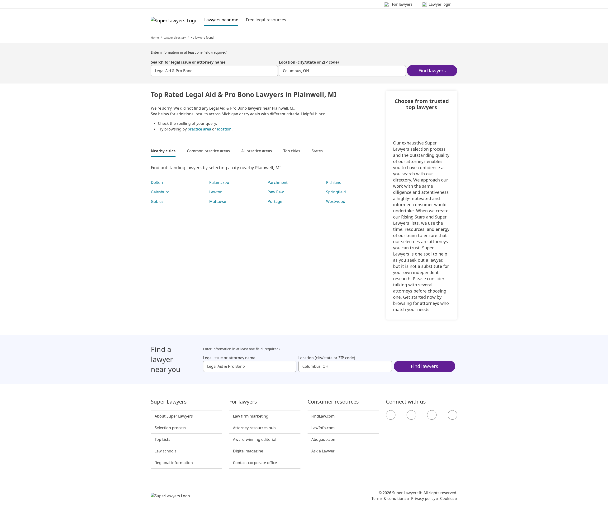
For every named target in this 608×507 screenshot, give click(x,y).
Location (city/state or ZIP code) (309, 62)
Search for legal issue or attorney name (188, 62)
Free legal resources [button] (266, 20)
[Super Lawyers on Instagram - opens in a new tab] (411, 415)
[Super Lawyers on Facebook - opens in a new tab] (390, 415)
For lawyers (243, 401)
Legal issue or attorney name (229, 357)
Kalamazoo (219, 182)
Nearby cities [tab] (163, 150)
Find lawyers (432, 70)
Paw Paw (276, 192)
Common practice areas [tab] (208, 150)
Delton (157, 182)
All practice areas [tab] (256, 150)
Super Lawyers (169, 401)
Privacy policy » (424, 498)
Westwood (335, 201)
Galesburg (160, 192)
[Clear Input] (272, 71)
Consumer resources (333, 401)
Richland (334, 182)
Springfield (336, 192)
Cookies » (448, 498)
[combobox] (214, 70)
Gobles (157, 201)
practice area (199, 129)
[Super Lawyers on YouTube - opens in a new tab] (432, 415)
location (224, 129)
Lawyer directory (175, 38)
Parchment (278, 182)
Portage (275, 201)
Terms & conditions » (390, 498)
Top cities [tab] (291, 150)
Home (155, 38)
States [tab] (317, 150)
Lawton (216, 192)
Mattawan (218, 201)
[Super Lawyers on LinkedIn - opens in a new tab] (452, 415)
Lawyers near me (221, 20)
